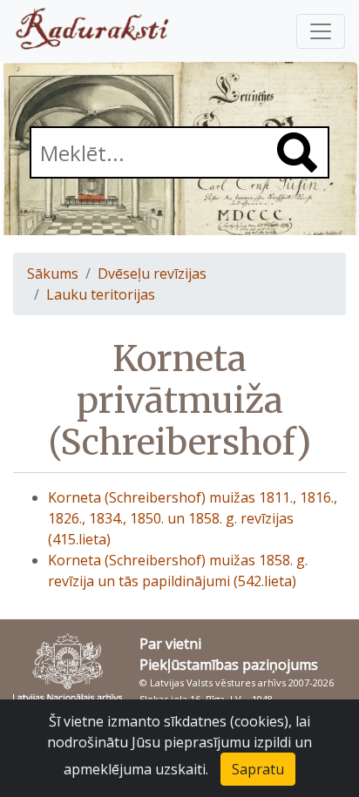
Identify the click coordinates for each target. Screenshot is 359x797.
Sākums (52, 273)
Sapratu (258, 769)
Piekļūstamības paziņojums (228, 664)
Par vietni (170, 643)
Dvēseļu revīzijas (152, 273)
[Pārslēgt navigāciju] (320, 31)
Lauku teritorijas (100, 294)
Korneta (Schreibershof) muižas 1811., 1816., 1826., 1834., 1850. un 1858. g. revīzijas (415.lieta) (192, 518)
